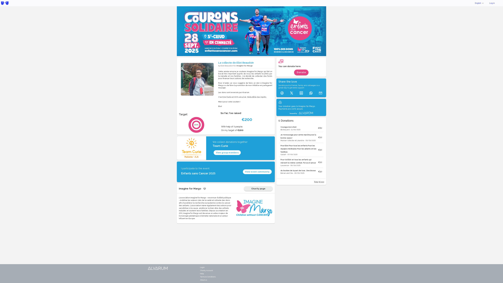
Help (202, 274)
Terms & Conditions (208, 277)
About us (203, 280)
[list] (301, 150)
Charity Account (206, 270)
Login (202, 267)
